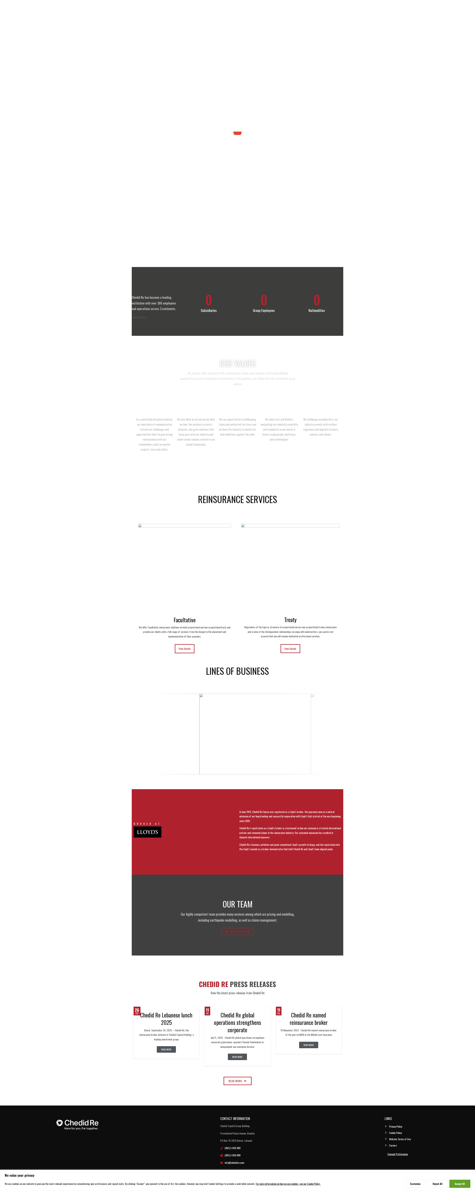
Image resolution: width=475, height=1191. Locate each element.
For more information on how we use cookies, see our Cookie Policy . (288, 1184)
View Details (185, 648)
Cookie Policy (395, 1133)
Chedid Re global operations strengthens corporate (237, 1022)
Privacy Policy (395, 1126)
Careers (393, 1145)
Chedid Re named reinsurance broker (309, 1019)
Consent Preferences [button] (397, 1154)
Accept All (460, 1184)
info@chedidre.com (234, 1162)
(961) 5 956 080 (232, 1148)
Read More (166, 1049)
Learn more (139, 317)
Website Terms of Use (400, 1139)
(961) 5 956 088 (232, 1155)
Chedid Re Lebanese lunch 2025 (166, 1019)
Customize (415, 1184)
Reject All (438, 1184)
